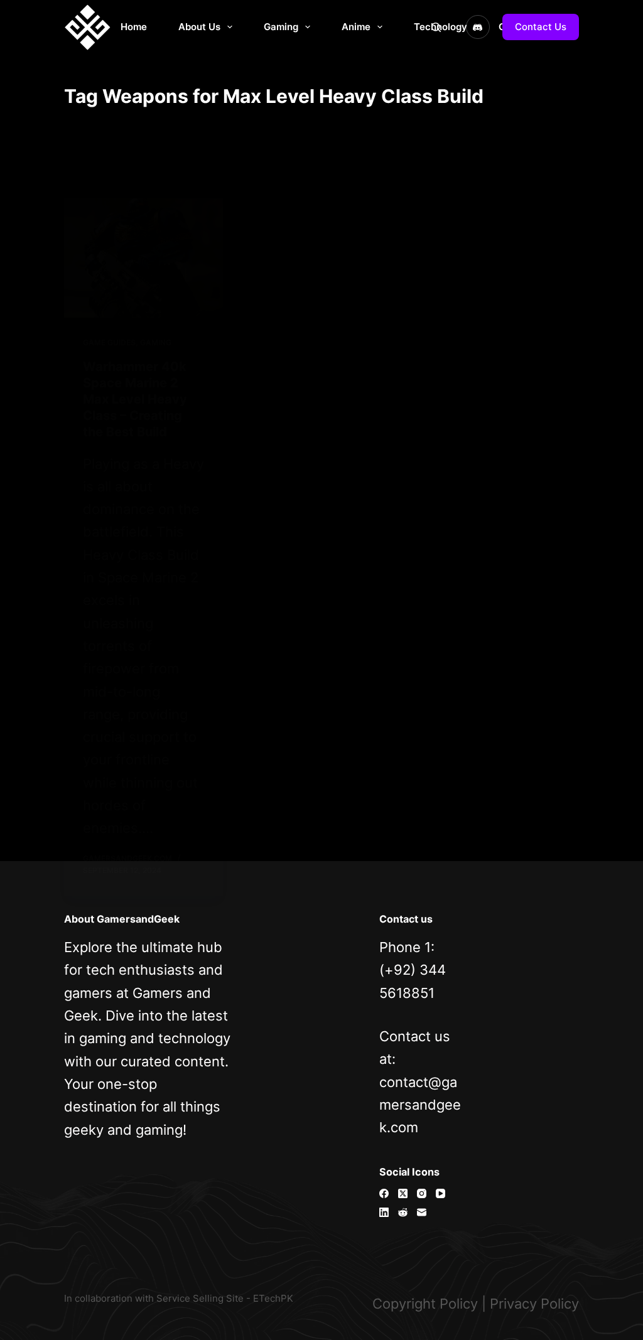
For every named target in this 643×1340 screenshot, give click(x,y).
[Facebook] (384, 1193)
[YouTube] (440, 1193)
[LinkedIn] (384, 1212)
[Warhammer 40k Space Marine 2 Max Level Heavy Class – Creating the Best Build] (143, 258)
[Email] (421, 1212)
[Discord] (478, 27)
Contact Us (540, 27)
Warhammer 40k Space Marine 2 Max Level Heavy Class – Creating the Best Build (135, 399)
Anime (356, 27)
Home (134, 27)
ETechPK (273, 1298)
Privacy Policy (534, 1303)
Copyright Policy (425, 1303)
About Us (199, 27)
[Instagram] (421, 1193)
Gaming (281, 27)
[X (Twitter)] (403, 1193)
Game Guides (109, 342)
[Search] (436, 27)
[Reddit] (403, 1212)
